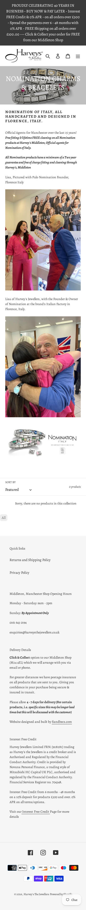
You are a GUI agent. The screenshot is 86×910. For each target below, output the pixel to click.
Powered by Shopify (61, 894)
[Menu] (78, 56)
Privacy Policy (19, 572)
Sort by (10, 482)
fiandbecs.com (62, 721)
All (4, 517)
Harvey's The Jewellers (36, 894)
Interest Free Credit (36, 811)
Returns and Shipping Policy (30, 559)
